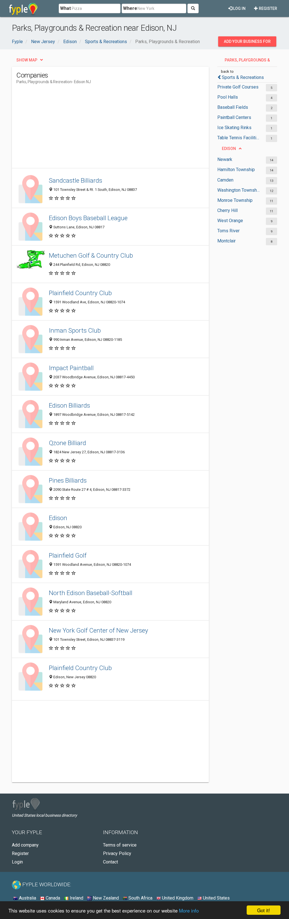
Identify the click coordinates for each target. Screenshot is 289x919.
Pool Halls (227, 97)
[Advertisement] (119, 128)
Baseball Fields (232, 107)
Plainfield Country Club (80, 293)
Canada (52, 898)
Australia (27, 898)
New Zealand (105, 898)
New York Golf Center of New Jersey (98, 630)
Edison (58, 518)
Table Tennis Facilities (238, 137)
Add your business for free (247, 43)
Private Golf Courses (238, 87)
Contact (110, 862)
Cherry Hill (227, 210)
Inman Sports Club (75, 330)
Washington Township (238, 190)
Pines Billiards (68, 480)
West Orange (230, 220)
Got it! (263, 910)
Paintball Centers (234, 117)
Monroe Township (235, 200)
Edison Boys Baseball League (88, 218)
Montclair (226, 241)
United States (216, 898)
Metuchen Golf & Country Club (91, 255)
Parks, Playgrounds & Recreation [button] (247, 61)
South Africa (139, 898)
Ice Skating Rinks (234, 127)
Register (267, 8)
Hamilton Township (236, 169)
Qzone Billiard (67, 443)
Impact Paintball (71, 368)
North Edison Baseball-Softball (90, 593)
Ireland (76, 898)
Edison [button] (229, 148)
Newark (224, 159)
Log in (239, 8)
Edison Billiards (69, 405)
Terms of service (120, 845)
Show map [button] (26, 60)
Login (17, 862)
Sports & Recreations (243, 77)
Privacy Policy (117, 853)
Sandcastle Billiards (75, 180)
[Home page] (23, 8)
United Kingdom (177, 898)
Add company (25, 845)
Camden (225, 180)
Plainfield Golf (68, 555)
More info (189, 910)
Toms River (228, 230)
